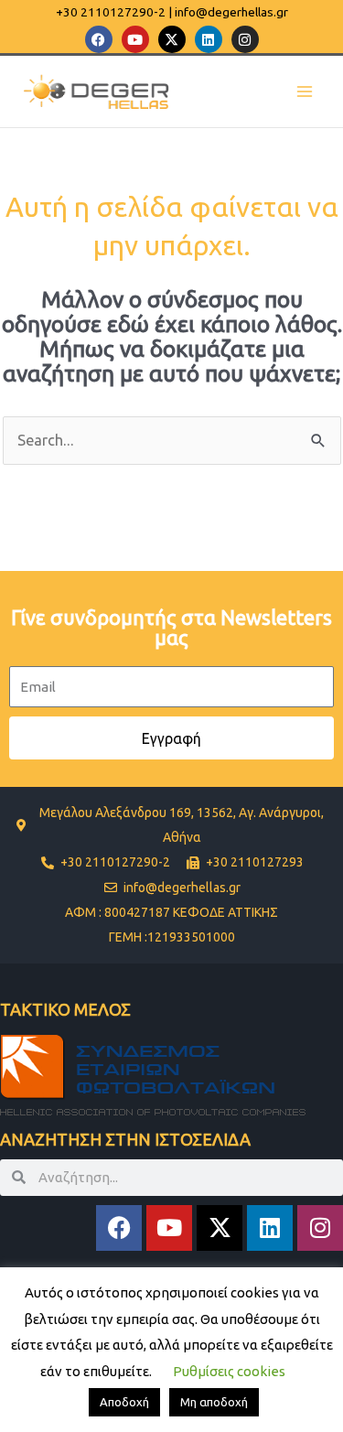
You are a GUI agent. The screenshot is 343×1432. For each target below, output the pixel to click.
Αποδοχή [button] (124, 1401)
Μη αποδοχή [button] (214, 1401)
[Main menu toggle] (304, 92)
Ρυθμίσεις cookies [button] (229, 1371)
